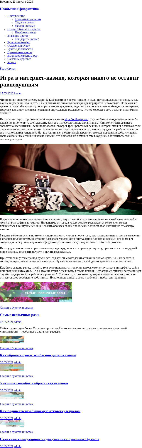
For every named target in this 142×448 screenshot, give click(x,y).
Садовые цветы (24, 22)
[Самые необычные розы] (36, 301)
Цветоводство (16, 15)
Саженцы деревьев (19, 58)
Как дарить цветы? (27, 39)
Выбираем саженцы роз (22, 55)
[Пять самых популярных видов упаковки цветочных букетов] (12, 425)
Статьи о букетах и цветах (23, 29)
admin (17, 322)
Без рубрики (8, 68)
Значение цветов (17, 35)
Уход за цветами (25, 25)
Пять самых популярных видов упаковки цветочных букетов (49, 439)
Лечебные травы (25, 32)
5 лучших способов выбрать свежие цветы (34, 383)
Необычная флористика (19, 9)
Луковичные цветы (19, 52)
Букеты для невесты (20, 49)
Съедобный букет (18, 45)
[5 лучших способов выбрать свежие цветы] (12, 369)
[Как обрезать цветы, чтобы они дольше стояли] (12, 341)
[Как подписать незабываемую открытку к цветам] (12, 397)
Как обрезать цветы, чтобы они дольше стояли (38, 355)
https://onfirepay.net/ (76, 119)
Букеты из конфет (18, 42)
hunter (17, 93)
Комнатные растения (28, 19)
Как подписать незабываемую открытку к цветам (40, 411)
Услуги (11, 62)
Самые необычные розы (19, 315)
